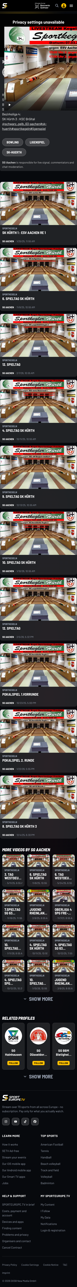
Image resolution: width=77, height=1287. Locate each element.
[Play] (9, 105)
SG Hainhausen (13, 1052)
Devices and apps (13, 1221)
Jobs (5, 1183)
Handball (46, 1157)
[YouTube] (15, 1121)
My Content (48, 1204)
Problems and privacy (15, 1234)
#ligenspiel (38, 129)
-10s (61, 68)
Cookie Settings (30, 1264)
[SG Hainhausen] (13, 1035)
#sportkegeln (20, 129)
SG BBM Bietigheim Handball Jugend (63, 1053)
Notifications (49, 1224)
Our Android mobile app (16, 1170)
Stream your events (14, 1157)
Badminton (47, 1183)
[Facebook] (35, 1121)
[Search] (57, 6)
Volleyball (46, 1176)
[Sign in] (63, 5)
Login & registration (53, 1230)
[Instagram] (6, 1121)
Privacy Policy (9, 1264)
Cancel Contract (12, 1247)
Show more (41, 999)
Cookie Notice (50, 1264)
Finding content (12, 1228)
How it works (10, 1144)
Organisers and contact (16, 1241)
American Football (52, 1144)
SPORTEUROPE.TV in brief (18, 1204)
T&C (65, 1264)
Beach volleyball (50, 1164)
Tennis (45, 1151)
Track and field (50, 1170)
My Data (45, 1217)
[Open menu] (71, 6)
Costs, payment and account (14, 1213)
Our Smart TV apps (13, 1176)
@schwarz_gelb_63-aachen (21, 124)
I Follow (45, 1211)
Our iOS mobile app (13, 1164)
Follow (13, 1062)
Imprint (6, 1272)
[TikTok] (25, 1121)
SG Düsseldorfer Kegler (38, 1053)
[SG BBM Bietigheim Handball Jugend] (63, 1035)
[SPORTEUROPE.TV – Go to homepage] (4, 5)
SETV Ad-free (10, 1151)
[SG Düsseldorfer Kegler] (38, 1035)
